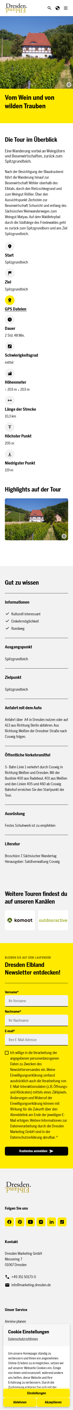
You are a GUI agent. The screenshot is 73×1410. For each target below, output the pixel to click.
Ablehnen (20, 1402)
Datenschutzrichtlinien (23, 1339)
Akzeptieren (53, 1402)
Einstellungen (36, 1393)
